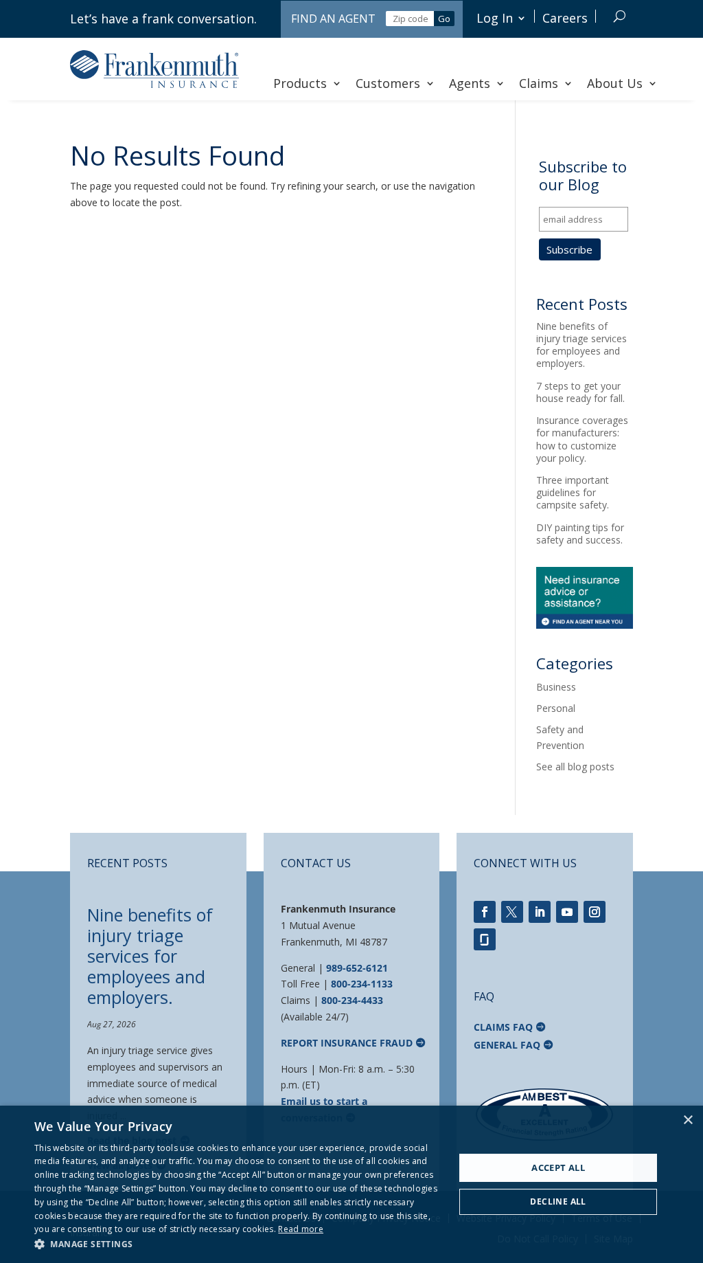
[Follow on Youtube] (567, 912)
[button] (238, 1244)
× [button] (687, 1120)
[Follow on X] (512, 912)
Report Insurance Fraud (347, 1042)
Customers (388, 83)
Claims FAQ (503, 1026)
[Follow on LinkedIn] (540, 912)
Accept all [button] (558, 1167)
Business (556, 686)
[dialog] (351, 1184)
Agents (469, 83)
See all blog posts (575, 766)
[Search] (619, 16)
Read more (300, 1229)
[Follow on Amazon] (485, 939)
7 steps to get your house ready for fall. (580, 392)
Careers (565, 18)
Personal (555, 708)
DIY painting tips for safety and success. (580, 533)
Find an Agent (333, 18)
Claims (538, 83)
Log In (494, 18)
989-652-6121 (357, 967)
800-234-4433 (352, 1000)
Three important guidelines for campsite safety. (572, 492)
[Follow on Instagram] (595, 912)
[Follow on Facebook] (485, 912)
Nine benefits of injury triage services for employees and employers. (581, 345)
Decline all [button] (558, 1201)
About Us (615, 83)
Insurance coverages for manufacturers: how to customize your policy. (582, 439)
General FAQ (507, 1044)
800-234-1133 (362, 983)
